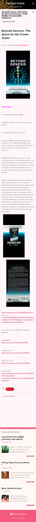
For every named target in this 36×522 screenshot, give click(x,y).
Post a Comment (9, 396)
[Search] (33, 4)
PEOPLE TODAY (15, 3)
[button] (33, 12)
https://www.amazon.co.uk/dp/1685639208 (16, 363)
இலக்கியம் (9, 389)
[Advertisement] (18, 411)
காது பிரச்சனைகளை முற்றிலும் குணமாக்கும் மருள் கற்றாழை (13, 437)
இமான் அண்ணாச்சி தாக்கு (12, 488)
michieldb (22, 518)
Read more (30, 456)
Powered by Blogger (19, 514)
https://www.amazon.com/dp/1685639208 (15, 353)
